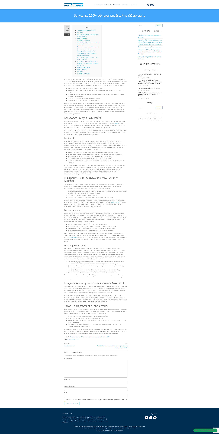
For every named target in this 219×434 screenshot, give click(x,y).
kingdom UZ (75, 339)
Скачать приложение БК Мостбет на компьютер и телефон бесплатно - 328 (89, 337)
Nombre (67, 379)
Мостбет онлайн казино (83, 67)
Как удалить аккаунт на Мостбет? (86, 30)
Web (65, 393)
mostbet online (73, 237)
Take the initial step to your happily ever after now (150, 74)
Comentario (68, 358)
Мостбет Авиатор (82, 69)
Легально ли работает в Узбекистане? (87, 47)
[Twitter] (140, 119)
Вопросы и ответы (82, 38)
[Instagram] (151, 5)
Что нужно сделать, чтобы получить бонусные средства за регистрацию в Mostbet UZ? (87, 63)
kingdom (69, 339)
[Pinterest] (150, 119)
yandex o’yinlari (115, 202)
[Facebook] (148, 5)
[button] (205, 430)
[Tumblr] (160, 119)
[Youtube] (153, 5)
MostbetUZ (80, 32)
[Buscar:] (150, 25)
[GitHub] (155, 119)
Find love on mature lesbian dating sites (149, 47)
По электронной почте (83, 41)
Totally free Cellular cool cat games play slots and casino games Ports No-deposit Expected (150, 52)
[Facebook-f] (146, 417)
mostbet (116, 123)
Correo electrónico (69, 386)
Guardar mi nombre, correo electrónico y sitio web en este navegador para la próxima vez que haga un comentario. (97, 399)
